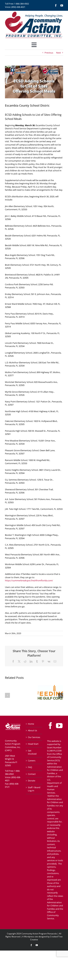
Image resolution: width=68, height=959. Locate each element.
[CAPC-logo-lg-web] (34, 11)
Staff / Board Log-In (34, 789)
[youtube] (61, 5)
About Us (32, 730)
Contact (32, 773)
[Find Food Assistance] (50, 684)
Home (31, 723)
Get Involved (32, 752)
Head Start (33, 743)
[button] (7, 695)
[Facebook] (50, 725)
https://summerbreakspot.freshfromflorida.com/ (29, 580)
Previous (49, 52)
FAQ (30, 767)
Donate (31, 780)
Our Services (34, 737)
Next (58, 52)
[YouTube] (59, 725)
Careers (31, 760)
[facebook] (55, 5)
